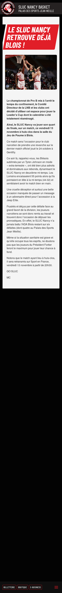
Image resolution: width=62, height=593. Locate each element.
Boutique (22, 587)
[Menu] (56, 587)
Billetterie (9, 587)
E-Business (35, 587)
